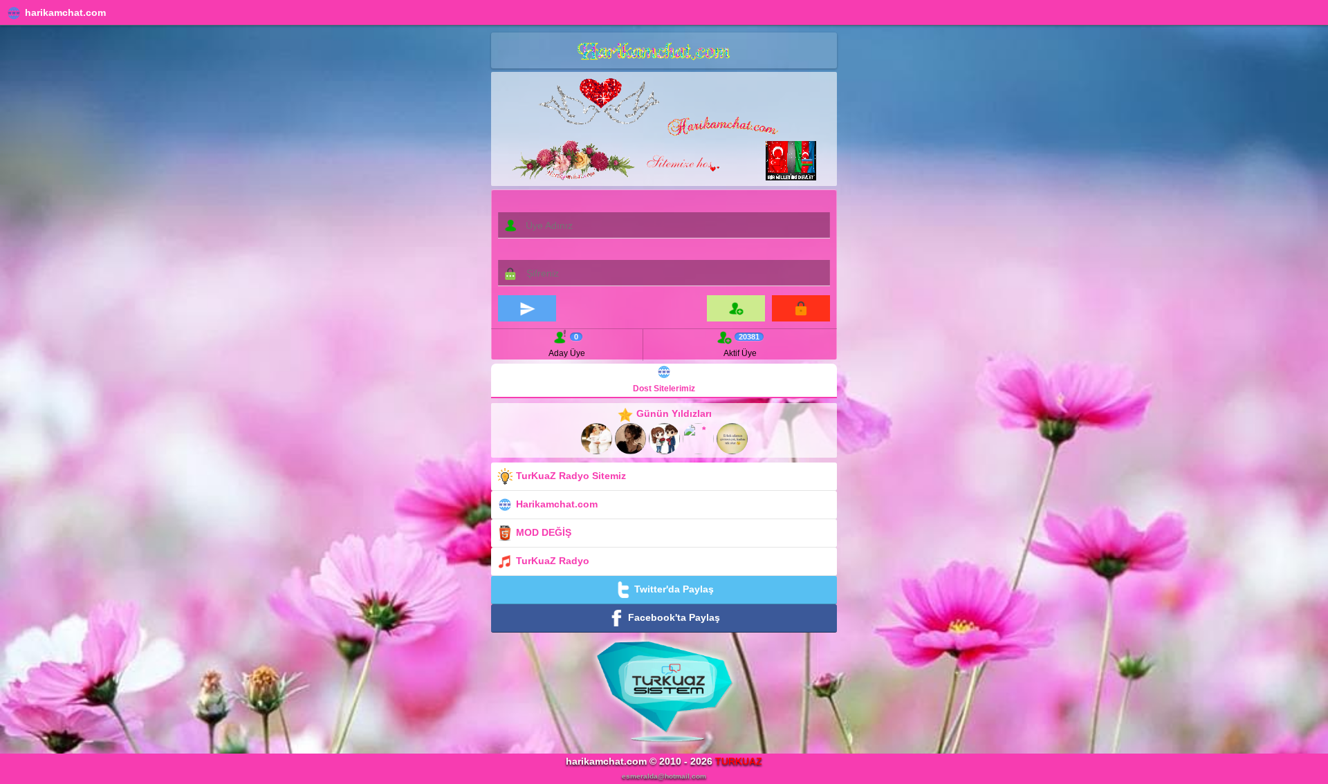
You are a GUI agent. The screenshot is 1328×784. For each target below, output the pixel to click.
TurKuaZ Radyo (551, 560)
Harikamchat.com (555, 503)
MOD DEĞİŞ (542, 531)
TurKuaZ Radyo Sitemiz (569, 474)
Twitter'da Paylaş (672, 588)
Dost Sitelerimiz (664, 388)
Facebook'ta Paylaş (672, 616)
